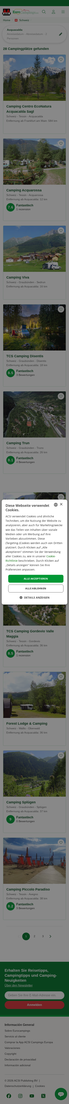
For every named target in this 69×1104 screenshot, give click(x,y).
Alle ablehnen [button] (35, 588)
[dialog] (34, 552)
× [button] (61, 504)
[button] (34, 597)
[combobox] (56, 505)
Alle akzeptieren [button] (36, 578)
